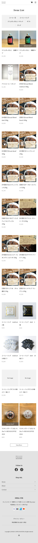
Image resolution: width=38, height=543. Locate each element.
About (3, 486)
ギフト (28, 21)
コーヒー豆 (12, 18)
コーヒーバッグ (24, 18)
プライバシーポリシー (19, 519)
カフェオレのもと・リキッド (15, 21)
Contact (4, 490)
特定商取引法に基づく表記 (19, 522)
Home (3, 482)
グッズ (19, 25)
